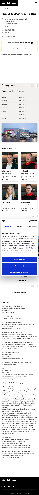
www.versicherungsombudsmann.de (12, 359)
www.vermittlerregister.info (10, 334)
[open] (36, 3)
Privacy (12, 493)
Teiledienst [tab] (20, 91)
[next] (36, 286)
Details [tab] (19, 226)
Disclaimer (19, 493)
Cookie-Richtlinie (29, 248)
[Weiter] (36, 85)
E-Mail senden (9, 33)
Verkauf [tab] (4, 91)
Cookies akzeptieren (19, 259)
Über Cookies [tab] (32, 226)
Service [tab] (11, 91)
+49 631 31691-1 (10, 29)
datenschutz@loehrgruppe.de (10, 457)
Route (6, 26)
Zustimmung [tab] (7, 226)
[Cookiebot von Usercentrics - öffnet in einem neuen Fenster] (28, 221)
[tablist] (19, 91)
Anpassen (18, 266)
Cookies (27, 493)
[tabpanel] (19, 108)
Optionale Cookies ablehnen (19, 272)
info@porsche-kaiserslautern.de (12, 318)
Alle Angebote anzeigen (18, 292)
